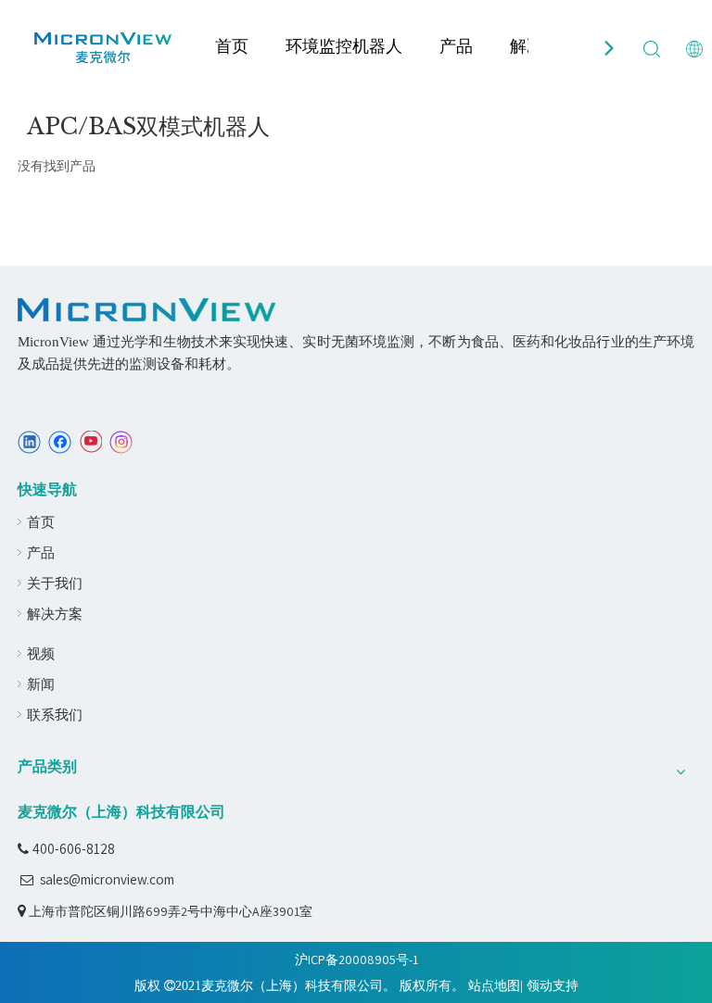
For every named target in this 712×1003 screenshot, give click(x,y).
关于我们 (55, 583)
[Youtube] (90, 442)
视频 (41, 653)
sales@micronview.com (107, 879)
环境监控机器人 (344, 45)
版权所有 (425, 985)
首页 (231, 45)
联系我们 (55, 714)
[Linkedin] (29, 442)
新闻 (41, 684)
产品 (456, 45)
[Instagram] (121, 442)
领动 (540, 985)
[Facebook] (59, 442)
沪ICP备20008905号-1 (356, 959)
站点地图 (494, 985)
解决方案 (55, 613)
